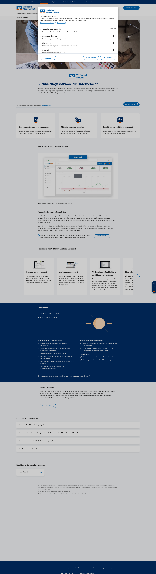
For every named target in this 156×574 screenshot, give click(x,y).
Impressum (61, 23)
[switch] (114, 36)
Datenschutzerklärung (47, 23)
